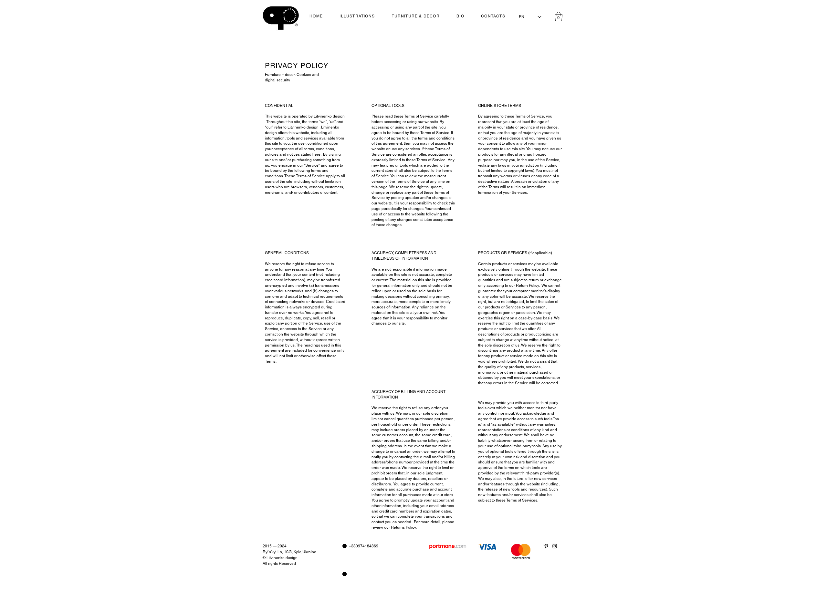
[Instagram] (555, 546)
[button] (558, 16)
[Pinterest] (546, 546)
